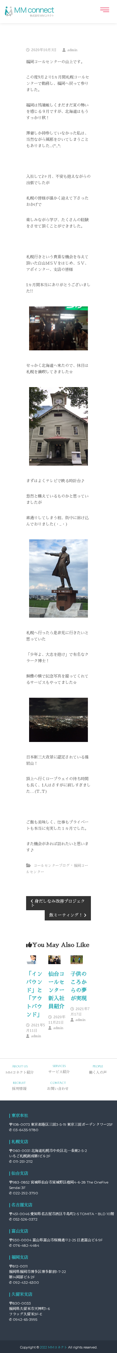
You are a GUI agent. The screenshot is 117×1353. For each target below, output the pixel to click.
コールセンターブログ (52, 865)
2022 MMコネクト (53, 1347)
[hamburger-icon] (104, 10)
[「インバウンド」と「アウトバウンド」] (32, 959)
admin (72, 50)
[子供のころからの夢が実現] (76, 959)
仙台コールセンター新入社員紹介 (56, 990)
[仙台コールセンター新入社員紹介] (54, 959)
